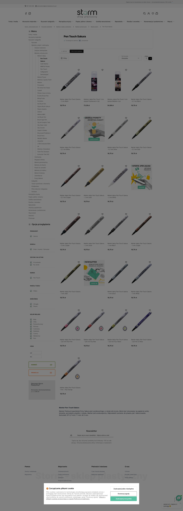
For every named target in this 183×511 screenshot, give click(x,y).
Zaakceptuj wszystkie (124, 499)
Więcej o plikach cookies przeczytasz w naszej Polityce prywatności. (75, 498)
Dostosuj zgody (123, 494)
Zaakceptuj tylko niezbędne (124, 489)
